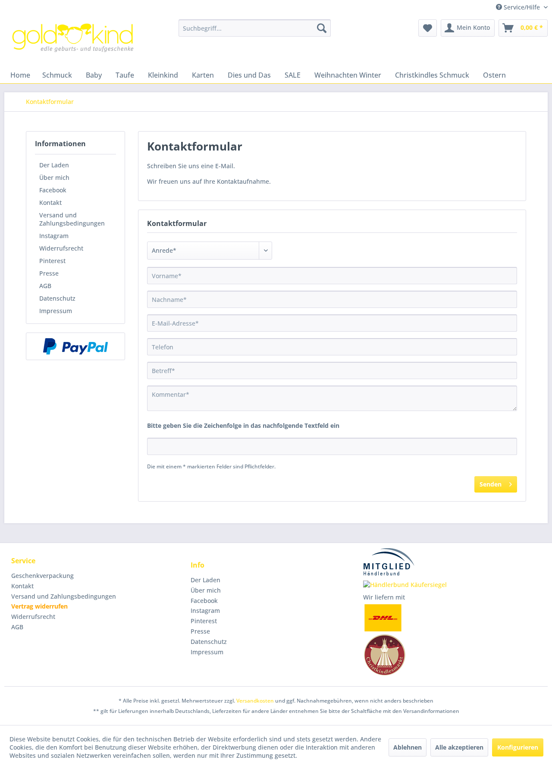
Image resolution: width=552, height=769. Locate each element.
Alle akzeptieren (459, 747)
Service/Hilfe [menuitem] (522, 7)
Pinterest (52, 261)
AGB (45, 286)
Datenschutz (57, 298)
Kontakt (50, 202)
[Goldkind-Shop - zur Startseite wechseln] (74, 41)
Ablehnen (407, 747)
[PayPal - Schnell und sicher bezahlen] (75, 346)
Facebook (52, 190)
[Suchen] (322, 28)
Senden (491, 484)
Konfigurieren (517, 747)
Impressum (55, 311)
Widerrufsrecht (61, 248)
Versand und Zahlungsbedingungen (72, 219)
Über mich (54, 177)
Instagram (54, 236)
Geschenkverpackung (42, 575)
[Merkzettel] (427, 28)
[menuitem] (255, 28)
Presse (49, 273)
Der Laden (54, 165)
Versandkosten (255, 700)
